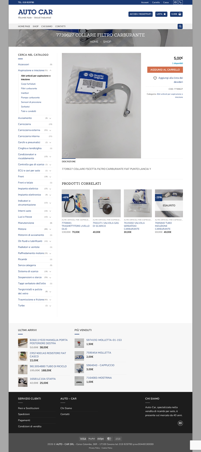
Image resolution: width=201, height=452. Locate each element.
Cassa (166, 2)
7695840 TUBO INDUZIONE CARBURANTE (163, 226)
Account (145, 2)
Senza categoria (27, 265)
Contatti (60, 26)
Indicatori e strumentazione (27, 203)
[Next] (182, 214)
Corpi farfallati (28, 83)
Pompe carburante (30, 97)
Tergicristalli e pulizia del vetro (30, 291)
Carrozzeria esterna (29, 130)
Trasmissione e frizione (31, 299)
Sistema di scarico (28, 271)
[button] (140, 14)
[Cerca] (180, 26)
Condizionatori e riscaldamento (27, 156)
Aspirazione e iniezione (31, 70)
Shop (35, 26)
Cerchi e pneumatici (29, 142)
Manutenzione (26, 223)
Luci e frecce (25, 217)
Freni (21, 176)
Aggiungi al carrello (165, 69)
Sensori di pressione (31, 102)
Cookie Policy (107, 448)
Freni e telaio (25, 182)
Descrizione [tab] (69, 161)
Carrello (156, 2)
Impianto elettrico (28, 188)
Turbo (21, 305)
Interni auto (24, 211)
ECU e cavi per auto (29, 170)
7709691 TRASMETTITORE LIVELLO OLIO (76, 226)
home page (24, 26)
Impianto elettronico (29, 194)
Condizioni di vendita (29, 426)
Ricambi (22, 259)
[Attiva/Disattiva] (50, 70)
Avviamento (25, 118)
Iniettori (25, 93)
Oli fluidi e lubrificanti (30, 241)
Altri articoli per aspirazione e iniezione (36, 77)
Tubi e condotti (28, 111)
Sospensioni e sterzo (30, 277)
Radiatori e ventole (29, 247)
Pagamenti (24, 420)
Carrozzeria (24, 124)
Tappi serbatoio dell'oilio (32, 283)
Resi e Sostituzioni (28, 408)
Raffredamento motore (31, 253)
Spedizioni (24, 414)
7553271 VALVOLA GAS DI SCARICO (106, 224)
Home (94, 42)
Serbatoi (25, 106)
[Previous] (62, 214)
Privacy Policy (94, 448)
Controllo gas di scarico (31, 164)
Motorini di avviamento (31, 235)
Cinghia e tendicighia (29, 148)
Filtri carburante (29, 88)
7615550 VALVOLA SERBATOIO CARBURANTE (134, 226)
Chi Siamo (46, 26)
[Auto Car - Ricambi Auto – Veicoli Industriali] (35, 11)
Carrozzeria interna (28, 136)
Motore (22, 229)
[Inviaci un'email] (175, 2)
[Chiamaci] (180, 2)
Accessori (23, 64)
